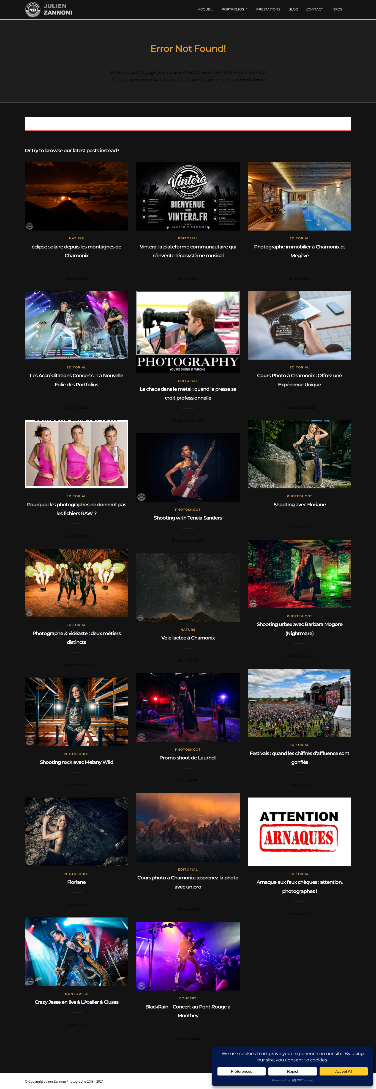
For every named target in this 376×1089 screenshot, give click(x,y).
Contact (314, 9)
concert (188, 998)
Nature (76, 238)
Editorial (188, 238)
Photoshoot (299, 496)
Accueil (205, 9)
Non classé (76, 994)
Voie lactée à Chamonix (188, 638)
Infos (336, 9)
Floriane (76, 882)
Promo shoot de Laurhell (187, 758)
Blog (293, 9)
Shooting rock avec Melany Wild (76, 762)
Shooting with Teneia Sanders (188, 518)
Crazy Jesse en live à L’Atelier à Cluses (76, 1002)
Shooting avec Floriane (300, 505)
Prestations (268, 9)
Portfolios (233, 9)
